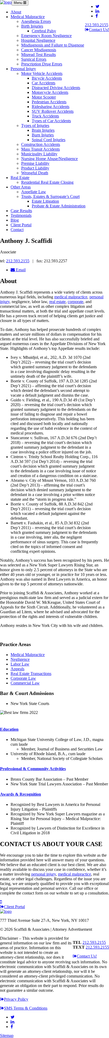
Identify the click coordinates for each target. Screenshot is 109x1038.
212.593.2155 (96, 25)
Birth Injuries (32, 26)
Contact (17, 229)
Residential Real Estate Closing (47, 182)
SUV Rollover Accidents (53, 111)
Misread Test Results (38, 54)
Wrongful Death (34, 173)
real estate (57, 301)
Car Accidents (43, 83)
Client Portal (21, 225)
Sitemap (6, 1035)
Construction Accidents (40, 144)
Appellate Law (33, 192)
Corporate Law (23, 678)
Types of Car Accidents (51, 121)
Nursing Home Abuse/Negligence (49, 158)
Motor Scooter (44, 97)
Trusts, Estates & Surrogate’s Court (50, 196)
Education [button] (9, 729)
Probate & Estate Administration (58, 206)
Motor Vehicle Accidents (41, 73)
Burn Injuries (43, 135)
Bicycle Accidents (47, 78)
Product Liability (35, 168)
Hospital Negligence (38, 40)
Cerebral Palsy (44, 31)
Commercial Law (25, 683)
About (16, 12)
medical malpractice (70, 297)
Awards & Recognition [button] (20, 794)
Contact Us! (99, 29)
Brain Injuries (43, 130)
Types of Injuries (35, 125)
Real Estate (20, 177)
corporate (75, 301)
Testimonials (21, 215)
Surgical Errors (33, 59)
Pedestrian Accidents (49, 102)
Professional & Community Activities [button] (33, 768)
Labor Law (20, 664)
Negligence (20, 659)
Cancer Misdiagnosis (38, 50)
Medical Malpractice (28, 16)
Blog (15, 220)
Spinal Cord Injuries (48, 139)
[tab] (54, 729)
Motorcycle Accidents (50, 92)
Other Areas (21, 187)
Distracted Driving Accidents (56, 87)
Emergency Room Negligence (46, 35)
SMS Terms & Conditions (25, 1008)
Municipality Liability (39, 154)
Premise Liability (35, 163)
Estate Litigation (45, 201)
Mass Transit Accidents (40, 149)
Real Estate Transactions (31, 673)
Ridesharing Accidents (50, 106)
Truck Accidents (45, 116)
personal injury (43, 874)
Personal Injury (23, 69)
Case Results (21, 210)
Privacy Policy (16, 999)
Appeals (17, 669)
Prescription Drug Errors (41, 64)
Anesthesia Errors (36, 21)
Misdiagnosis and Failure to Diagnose (52, 45)
